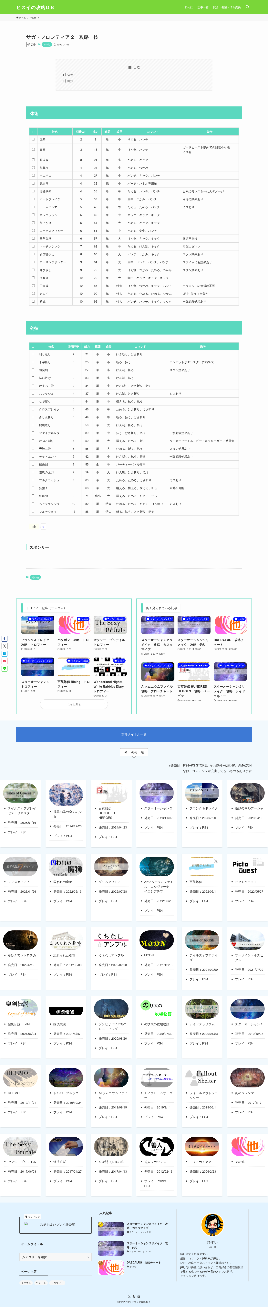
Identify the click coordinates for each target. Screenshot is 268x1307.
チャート (41, 1283)
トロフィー (57, 1283)
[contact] (138, 1296)
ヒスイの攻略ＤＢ (35, 7)
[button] (4, 639)
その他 (47, 44)
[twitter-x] (129, 1296)
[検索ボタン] (247, 7)
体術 (70, 75)
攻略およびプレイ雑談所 (57, 1224)
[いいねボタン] (34, 526)
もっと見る (74, 704)
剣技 (70, 81)
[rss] (134, 1296)
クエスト (26, 1283)
